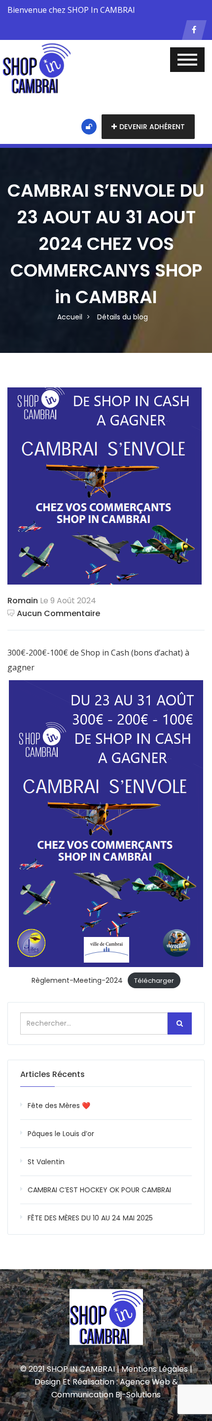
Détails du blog (122, 317)
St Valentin (46, 1162)
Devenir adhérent (152, 127)
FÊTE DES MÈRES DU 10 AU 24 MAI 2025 (90, 1218)
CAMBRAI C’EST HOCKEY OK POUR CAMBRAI (99, 1190)
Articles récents (52, 1074)
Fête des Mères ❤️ (59, 1105)
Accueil (69, 317)
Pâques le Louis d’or (61, 1134)
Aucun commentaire (58, 613)
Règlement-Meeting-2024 (77, 980)
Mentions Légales (154, 1369)
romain (22, 600)
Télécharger (154, 980)
